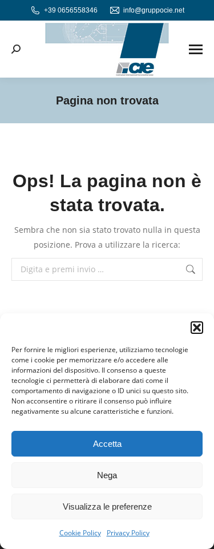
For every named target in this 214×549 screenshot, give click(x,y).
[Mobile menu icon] (196, 49)
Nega (107, 475)
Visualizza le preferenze (107, 506)
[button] (197, 327)
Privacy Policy (128, 533)
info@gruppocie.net (153, 10)
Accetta (107, 444)
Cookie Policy (80, 533)
